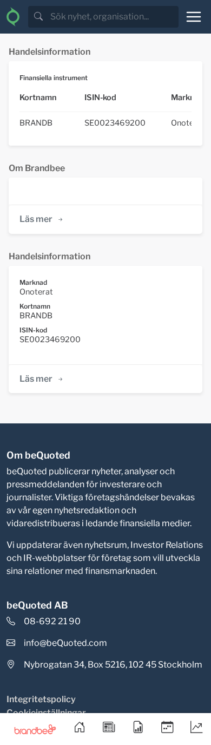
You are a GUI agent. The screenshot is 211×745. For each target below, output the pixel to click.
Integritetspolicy (41, 699)
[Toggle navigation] (194, 17)
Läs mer (35, 219)
